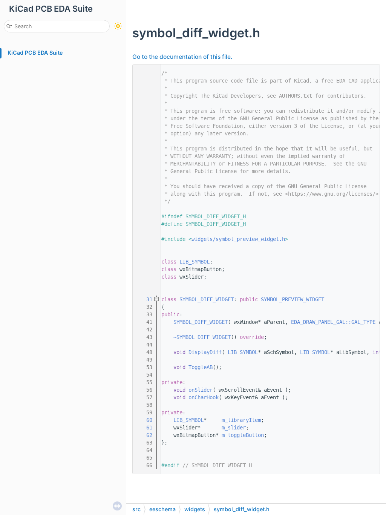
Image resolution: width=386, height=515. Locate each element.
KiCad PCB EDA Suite (35, 52)
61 (144, 428)
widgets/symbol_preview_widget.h (238, 239)
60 (144, 420)
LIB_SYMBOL (194, 262)
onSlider (200, 390)
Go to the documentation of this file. (182, 56)
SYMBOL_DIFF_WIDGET (206, 299)
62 (144, 435)
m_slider (234, 428)
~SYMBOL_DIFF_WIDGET (202, 337)
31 (144, 299)
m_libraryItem (241, 420)
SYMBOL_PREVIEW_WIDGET (292, 299)
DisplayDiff (205, 352)
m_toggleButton (243, 435)
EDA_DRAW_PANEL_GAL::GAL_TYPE (333, 322)
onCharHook (203, 397)
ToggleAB (200, 367)
